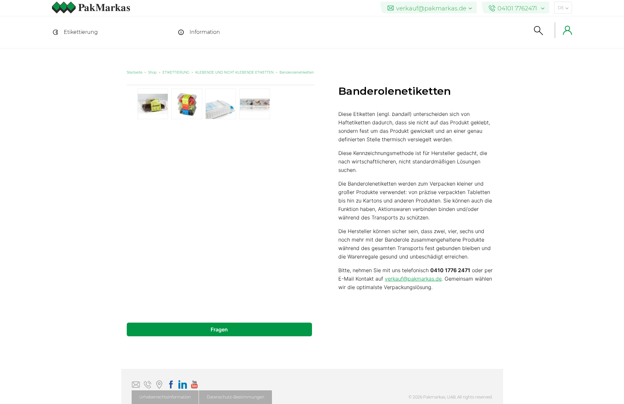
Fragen (219, 329)
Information (204, 32)
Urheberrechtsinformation (165, 397)
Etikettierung (81, 32)
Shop (152, 72)
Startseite (134, 72)
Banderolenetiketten (297, 72)
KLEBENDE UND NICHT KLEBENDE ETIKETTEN (234, 72)
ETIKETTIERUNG (175, 72)
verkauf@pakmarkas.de (413, 278)
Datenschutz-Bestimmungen (235, 397)
